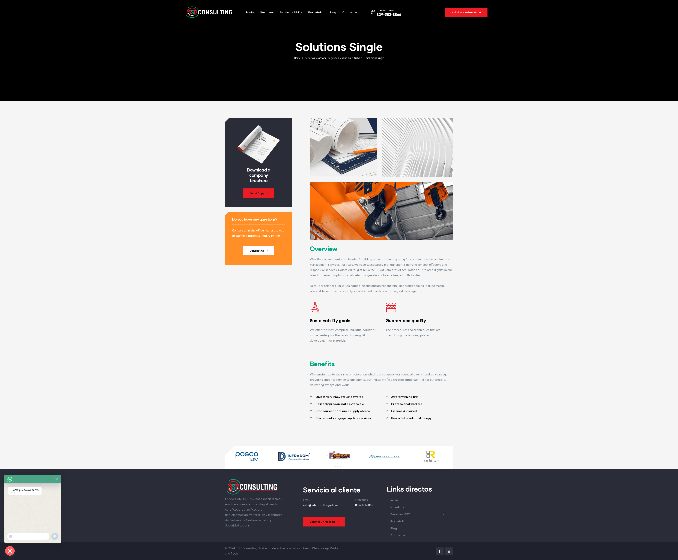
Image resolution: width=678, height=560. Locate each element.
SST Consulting (247, 548)
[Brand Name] (248, 462)
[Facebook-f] (440, 551)
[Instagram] (449, 551)
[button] (466, 12)
